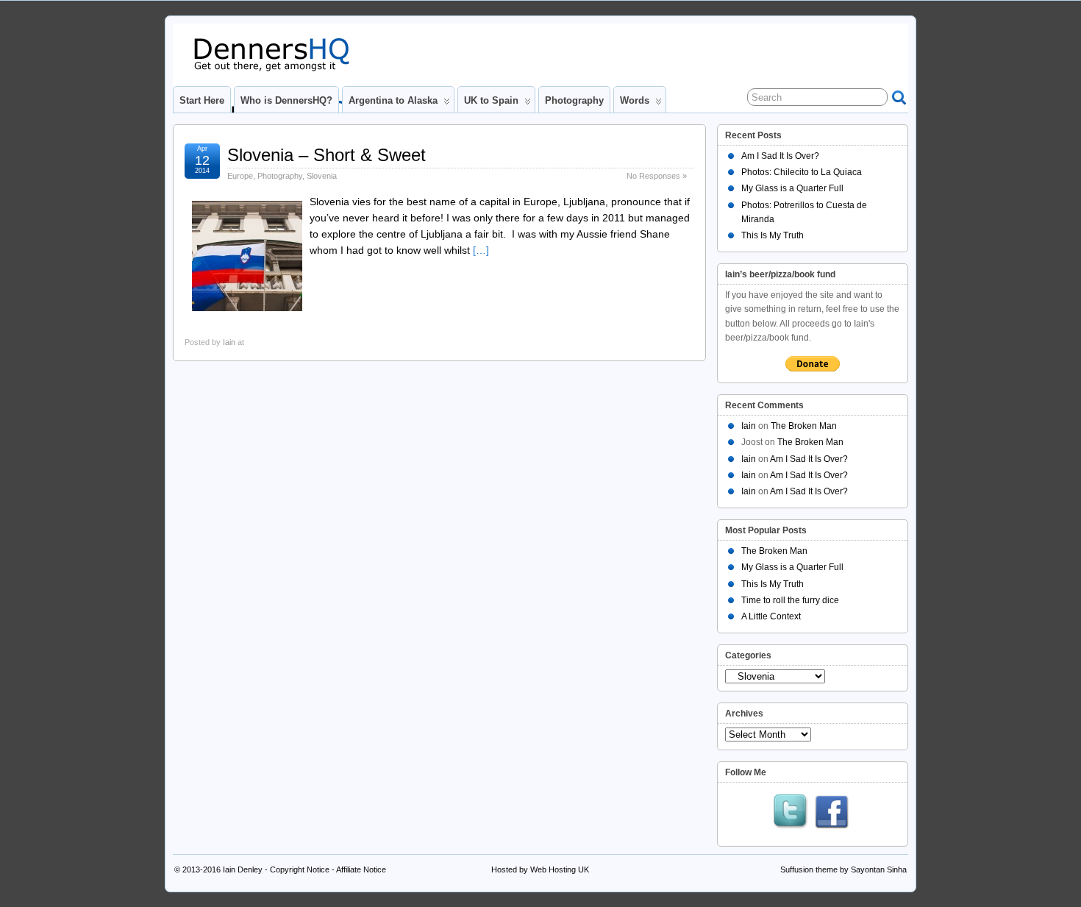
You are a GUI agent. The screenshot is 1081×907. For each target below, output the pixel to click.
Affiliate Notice (361, 869)
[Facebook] (831, 813)
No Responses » (657, 175)
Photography (574, 100)
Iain (229, 342)
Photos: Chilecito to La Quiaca (801, 172)
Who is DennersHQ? (286, 100)
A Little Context (771, 616)
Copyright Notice (299, 869)
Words (634, 100)
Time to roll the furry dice (790, 600)
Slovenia (322, 175)
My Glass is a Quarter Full (792, 188)
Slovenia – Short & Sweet (326, 155)
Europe (240, 175)
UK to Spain (491, 100)
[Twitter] (790, 813)
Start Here (201, 100)
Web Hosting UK (559, 869)
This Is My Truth (772, 235)
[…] (481, 250)
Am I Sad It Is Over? (780, 156)
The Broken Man (804, 426)
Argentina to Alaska (393, 100)
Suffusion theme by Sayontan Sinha (843, 869)
